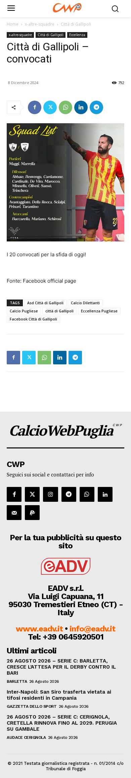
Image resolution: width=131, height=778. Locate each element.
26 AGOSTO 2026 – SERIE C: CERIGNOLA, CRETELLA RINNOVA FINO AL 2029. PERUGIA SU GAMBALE (62, 723)
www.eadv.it (39, 628)
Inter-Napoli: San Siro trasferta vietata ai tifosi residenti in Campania (59, 695)
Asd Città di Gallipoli (45, 302)
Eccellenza (77, 34)
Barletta (17, 681)
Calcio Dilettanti (85, 302)
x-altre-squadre (39, 24)
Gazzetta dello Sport (31, 706)
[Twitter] (50, 107)
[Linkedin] (81, 107)
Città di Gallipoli (76, 24)
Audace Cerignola (26, 737)
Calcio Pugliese (24, 310)
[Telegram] (96, 107)
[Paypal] (32, 512)
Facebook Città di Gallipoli (33, 318)
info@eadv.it (92, 628)
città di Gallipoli (59, 310)
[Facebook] (34, 107)
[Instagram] (50, 494)
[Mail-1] (14, 512)
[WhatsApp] (65, 107)
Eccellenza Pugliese (99, 310)
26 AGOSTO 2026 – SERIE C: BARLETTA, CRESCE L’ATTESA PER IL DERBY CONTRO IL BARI (61, 667)
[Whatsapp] (87, 494)
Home (12, 24)
